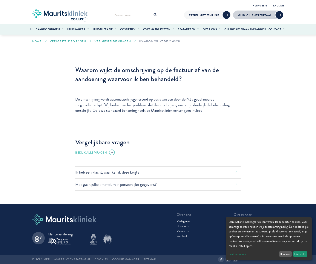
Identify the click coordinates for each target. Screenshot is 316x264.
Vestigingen (184, 221)
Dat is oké (300, 254)
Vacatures (183, 231)
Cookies (101, 259)
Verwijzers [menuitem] (260, 5)
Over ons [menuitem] (210, 29)
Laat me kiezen (237, 254)
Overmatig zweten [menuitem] (156, 29)
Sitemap (150, 259)
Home (37, 41)
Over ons (183, 226)
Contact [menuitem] (274, 29)
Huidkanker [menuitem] (76, 29)
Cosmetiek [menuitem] (128, 29)
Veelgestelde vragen (68, 41)
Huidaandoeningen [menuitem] (45, 29)
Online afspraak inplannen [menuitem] (245, 29)
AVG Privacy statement (72, 259)
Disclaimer (41, 259)
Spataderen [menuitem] (186, 29)
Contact (182, 236)
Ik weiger (285, 254)
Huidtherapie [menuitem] (103, 29)
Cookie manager (125, 259)
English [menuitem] (278, 5)
